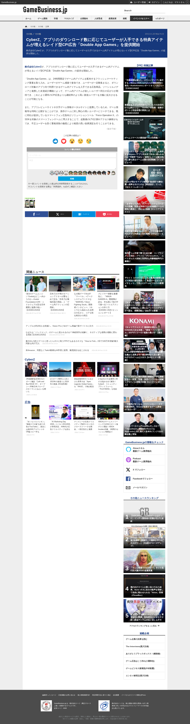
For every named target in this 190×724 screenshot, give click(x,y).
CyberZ (30, 359)
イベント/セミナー (141, 18)
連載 (125, 18)
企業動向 (84, 18)
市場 (56, 18)
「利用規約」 (57, 186)
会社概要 (116, 695)
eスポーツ (160, 18)
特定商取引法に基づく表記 (101, 695)
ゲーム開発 (42, 18)
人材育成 (98, 18)
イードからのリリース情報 (130, 695)
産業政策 (112, 18)
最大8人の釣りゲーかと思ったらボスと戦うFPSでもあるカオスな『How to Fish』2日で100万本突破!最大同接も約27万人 (72, 342)
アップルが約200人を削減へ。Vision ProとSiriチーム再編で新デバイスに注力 (68, 326)
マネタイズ (69, 18)
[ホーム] (26, 26)
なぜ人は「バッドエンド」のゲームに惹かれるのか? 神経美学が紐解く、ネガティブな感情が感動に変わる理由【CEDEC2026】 (71, 333)
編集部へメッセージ (49, 695)
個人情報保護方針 (84, 695)
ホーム (28, 18)
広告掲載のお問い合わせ (66, 695)
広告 (28, 402)
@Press (143, 695)
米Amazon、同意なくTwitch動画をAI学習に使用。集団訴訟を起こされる (66, 350)
